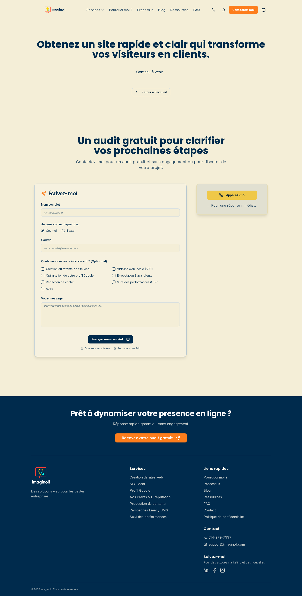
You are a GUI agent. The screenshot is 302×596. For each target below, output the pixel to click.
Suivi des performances (148, 517)
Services (93, 10)
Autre (49, 288)
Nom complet (50, 204)
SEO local (137, 484)
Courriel (51, 230)
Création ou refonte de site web (68, 269)
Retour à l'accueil (154, 92)
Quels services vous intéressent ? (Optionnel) (74, 261)
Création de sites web (146, 477)
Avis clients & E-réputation (150, 497)
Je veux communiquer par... (61, 224)
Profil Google (140, 490)
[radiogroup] (110, 230)
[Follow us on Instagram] (222, 570)
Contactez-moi (243, 10)
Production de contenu (148, 504)
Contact (210, 510)
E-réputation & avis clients (134, 275)
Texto (71, 230)
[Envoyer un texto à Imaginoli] (223, 10)
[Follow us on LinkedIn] (206, 570)
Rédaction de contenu (61, 282)
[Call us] (213, 10)
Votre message (52, 298)
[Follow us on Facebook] (214, 570)
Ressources (179, 10)
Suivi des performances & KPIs (138, 282)
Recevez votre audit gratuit (147, 438)
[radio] (42, 230)
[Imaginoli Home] (55, 10)
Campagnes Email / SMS (149, 510)
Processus (145, 10)
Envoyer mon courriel (107, 339)
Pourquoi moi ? (120, 10)
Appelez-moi (235, 195)
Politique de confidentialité (224, 517)
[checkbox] (42, 269)
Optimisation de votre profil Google (70, 275)
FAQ (196, 10)
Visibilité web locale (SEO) (135, 269)
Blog (161, 10)
